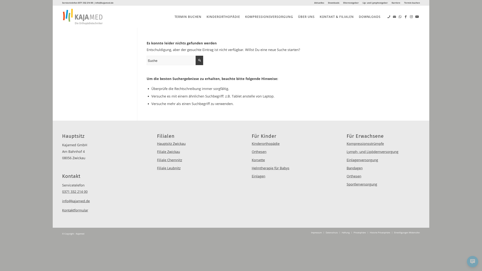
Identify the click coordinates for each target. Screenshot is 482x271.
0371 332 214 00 (85, 2)
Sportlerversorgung (362, 184)
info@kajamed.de (104, 2)
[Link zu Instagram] (411, 16)
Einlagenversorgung (362, 160)
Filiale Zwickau (168, 151)
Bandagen (355, 168)
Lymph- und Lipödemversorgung (372, 151)
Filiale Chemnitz (169, 160)
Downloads (333, 2)
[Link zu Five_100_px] (389, 16)
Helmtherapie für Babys (270, 168)
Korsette (258, 160)
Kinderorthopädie (266, 143)
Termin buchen (412, 2)
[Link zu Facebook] (406, 16)
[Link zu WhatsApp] (400, 16)
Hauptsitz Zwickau (171, 143)
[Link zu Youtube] (417, 16)
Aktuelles (319, 2)
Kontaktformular (75, 210)
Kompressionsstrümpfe (365, 143)
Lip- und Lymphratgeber (375, 2)
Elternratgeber (351, 2)
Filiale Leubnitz (169, 168)
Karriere (396, 2)
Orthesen (259, 151)
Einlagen (258, 176)
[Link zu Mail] (394, 16)
